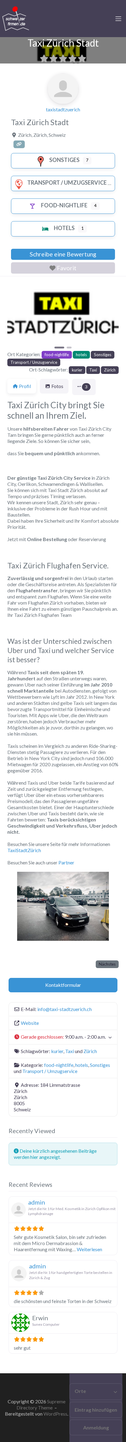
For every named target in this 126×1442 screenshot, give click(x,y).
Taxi (93, 369)
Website (30, 1023)
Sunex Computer (46, 1324)
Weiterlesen (89, 1249)
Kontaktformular (63, 985)
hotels (64, 228)
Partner (66, 862)
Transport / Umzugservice (67, 182)
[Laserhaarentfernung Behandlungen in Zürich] (15, 17)
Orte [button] (80, 1391)
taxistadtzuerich (63, 109)
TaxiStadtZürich (24, 850)
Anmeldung (96, 1427)
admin (36, 1202)
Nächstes (107, 964)
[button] (15, 315)
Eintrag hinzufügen (96, 1410)
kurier (77, 369)
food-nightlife (64, 205)
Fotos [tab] (57, 386)
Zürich (110, 369)
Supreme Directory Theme (41, 1404)
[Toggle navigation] (118, 18)
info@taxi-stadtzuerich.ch (64, 1009)
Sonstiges (64, 159)
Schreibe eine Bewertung (63, 254)
